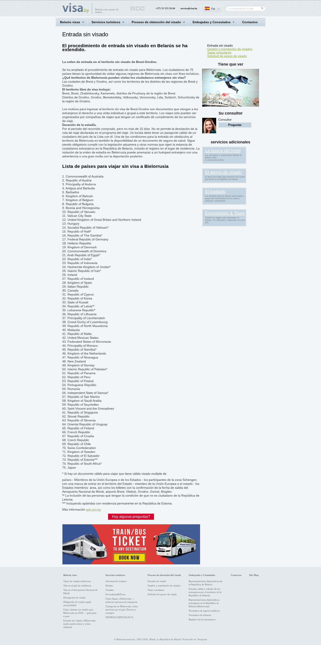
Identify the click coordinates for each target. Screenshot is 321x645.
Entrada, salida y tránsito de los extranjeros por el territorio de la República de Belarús (205, 592)
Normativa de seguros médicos (204, 610)
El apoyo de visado (223, 172)
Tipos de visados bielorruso (77, 581)
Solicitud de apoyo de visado (227, 56)
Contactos (250, 22)
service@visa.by (189, 8)
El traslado (215, 191)
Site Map (254, 575)
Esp (213, 8)
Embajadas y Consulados (212, 22)
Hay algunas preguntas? (131, 516)
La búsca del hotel (222, 150)
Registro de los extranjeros (202, 619)
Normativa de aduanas (200, 615)
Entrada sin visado (220, 45)
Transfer (109, 590)
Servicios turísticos (105, 22)
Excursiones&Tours (115, 594)
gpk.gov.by (93, 509)
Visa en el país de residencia (77, 585)
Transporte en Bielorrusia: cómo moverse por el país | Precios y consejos (121, 609)
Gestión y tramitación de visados (229, 49)
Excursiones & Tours (225, 213)
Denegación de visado (74, 597)
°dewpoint (202, 639)
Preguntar (235, 125)
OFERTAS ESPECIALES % (119, 617)
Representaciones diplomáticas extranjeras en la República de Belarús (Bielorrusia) (204, 603)
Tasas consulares (219, 52)
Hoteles (109, 585)
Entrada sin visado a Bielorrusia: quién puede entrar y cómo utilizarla (79, 623)
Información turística (116, 581)
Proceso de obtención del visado (156, 22)
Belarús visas (70, 22)
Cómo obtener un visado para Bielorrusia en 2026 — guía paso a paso (80, 612)
